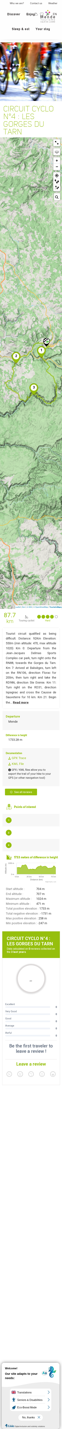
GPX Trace (18, 758)
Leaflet (18, 607)
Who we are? (17, 3)
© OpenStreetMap (40, 607)
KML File (17, 764)
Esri (23, 607)
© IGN (29, 607)
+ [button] (57, 161)
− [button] (57, 166)
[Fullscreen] (57, 143)
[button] (13, 16)
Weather (52, 3)
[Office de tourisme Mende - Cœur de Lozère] (48, 16)
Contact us (36, 3)
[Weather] (36, 14)
